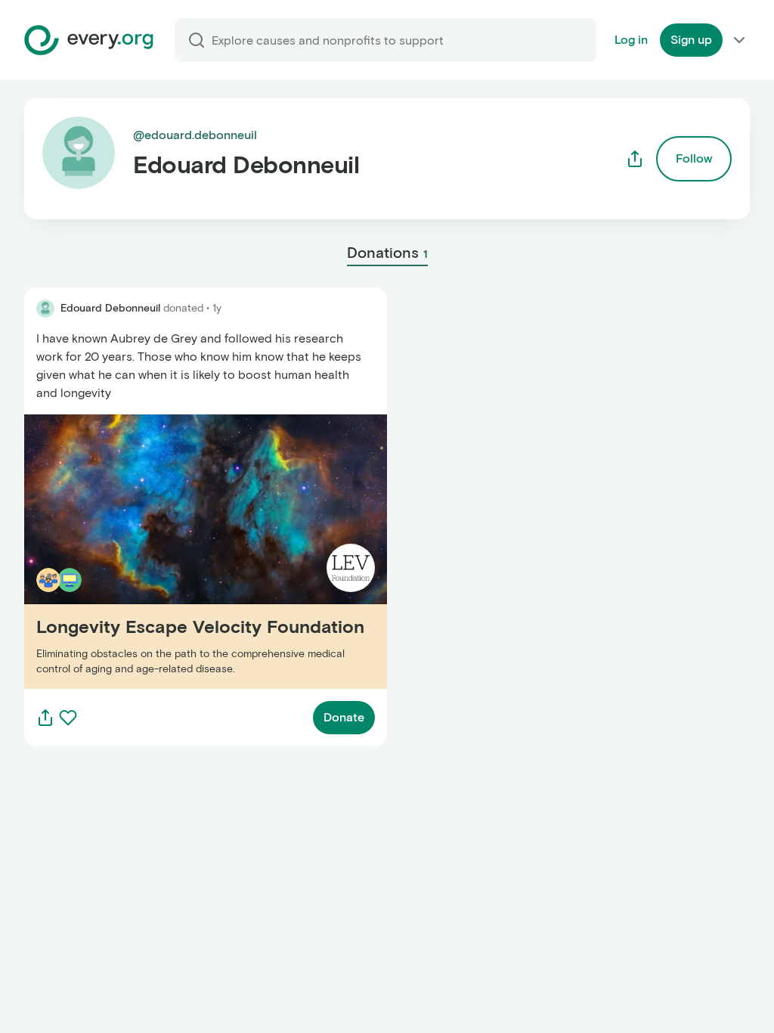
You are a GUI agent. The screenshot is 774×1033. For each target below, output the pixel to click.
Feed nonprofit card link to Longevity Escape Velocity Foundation (173, 551)
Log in (631, 40)
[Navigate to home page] (88, 40)
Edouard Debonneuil (110, 308)
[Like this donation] (68, 718)
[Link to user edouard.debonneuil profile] (45, 308)
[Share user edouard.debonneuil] (635, 159)
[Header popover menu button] (739, 40)
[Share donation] (45, 718)
